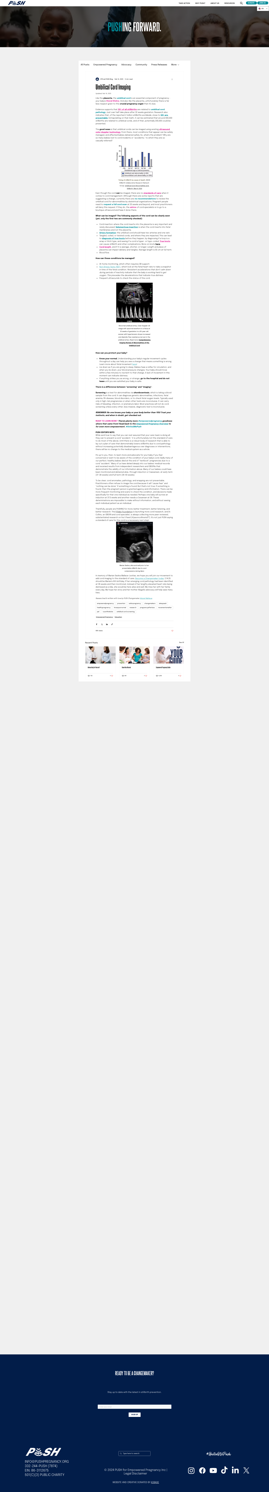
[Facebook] (202, 1470)
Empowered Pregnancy (105, 65)
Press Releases (159, 65)
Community (141, 65)
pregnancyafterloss (147, 607)
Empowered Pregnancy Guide (163, 667)
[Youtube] (213, 1470)
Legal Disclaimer (135, 1473)
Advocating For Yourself (94, 667)
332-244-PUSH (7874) (41, 1466)
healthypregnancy (103, 607)
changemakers (149, 603)
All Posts (85, 65)
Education (118, 617)
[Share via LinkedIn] (107, 624)
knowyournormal (120, 607)
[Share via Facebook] (97, 624)
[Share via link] (112, 624)
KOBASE (155, 1482)
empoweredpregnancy (105, 603)
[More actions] (172, 79)
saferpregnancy (135, 603)
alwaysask (162, 603)
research (133, 607)
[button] (184, 3)
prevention (121, 603)
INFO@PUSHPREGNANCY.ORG (47, 1462)
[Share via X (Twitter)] (102, 624)
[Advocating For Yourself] (100, 654)
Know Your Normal (126, 667)
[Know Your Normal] (134, 654)
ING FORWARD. (134, 26)
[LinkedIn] (235, 1470)
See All (181, 642)
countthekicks (108, 611)
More (174, 65)
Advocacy (126, 65)
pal (98, 611)
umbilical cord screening (126, 611)
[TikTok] (224, 1470)
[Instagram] (191, 1470)
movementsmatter (165, 607)
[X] (246, 1470)
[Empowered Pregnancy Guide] (168, 654)
